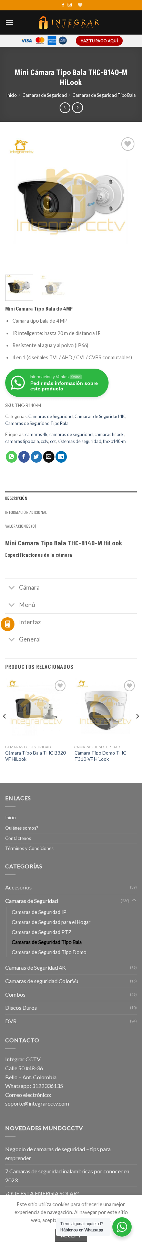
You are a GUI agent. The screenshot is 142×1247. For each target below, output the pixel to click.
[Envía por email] (48, 457)
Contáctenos (18, 838)
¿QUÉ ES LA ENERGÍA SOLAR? (42, 1193)
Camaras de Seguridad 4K (99, 416)
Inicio (11, 95)
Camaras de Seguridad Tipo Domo (49, 952)
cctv (44, 441)
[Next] (125, 201)
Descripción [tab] (16, 498)
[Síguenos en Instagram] (70, 5)
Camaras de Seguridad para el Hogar (51, 922)
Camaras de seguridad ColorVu (41, 981)
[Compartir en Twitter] (36, 457)
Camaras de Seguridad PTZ (41, 932)
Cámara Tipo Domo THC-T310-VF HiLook (101, 756)
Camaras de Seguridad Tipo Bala (104, 95)
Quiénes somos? (21, 828)
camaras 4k (36, 434)
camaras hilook (109, 434)
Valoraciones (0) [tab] (20, 526)
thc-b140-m (114, 441)
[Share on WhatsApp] (11, 457)
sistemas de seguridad (79, 441)
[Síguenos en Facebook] (63, 5)
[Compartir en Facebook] (24, 457)
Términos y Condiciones (29, 848)
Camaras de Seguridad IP (39, 912)
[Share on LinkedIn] (61, 457)
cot (53, 441)
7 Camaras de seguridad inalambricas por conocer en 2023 (67, 1175)
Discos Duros (21, 1007)
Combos (15, 994)
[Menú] (9, 22)
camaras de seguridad (71, 434)
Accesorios (18, 887)
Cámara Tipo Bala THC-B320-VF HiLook (36, 756)
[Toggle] (12, 588)
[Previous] (16, 201)
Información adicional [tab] (26, 512)
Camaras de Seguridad (44, 95)
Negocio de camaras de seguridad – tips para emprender (58, 1153)
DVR (11, 1021)
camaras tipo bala (22, 441)
